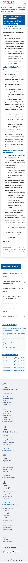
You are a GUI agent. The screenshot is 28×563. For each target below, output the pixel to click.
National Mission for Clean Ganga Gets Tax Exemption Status (12, 297)
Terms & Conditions (7, 541)
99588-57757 (7, 502)
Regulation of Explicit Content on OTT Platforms (13, 275)
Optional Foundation (7, 527)
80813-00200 (7, 419)
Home (2, 7)
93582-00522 (7, 475)
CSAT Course (5, 517)
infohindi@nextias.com (9, 450)
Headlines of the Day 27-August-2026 (13, 358)
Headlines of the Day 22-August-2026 (13, 370)
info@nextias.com (8, 421)
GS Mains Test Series (7, 525)
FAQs (3, 535)
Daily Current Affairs (10, 7)
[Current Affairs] (8, 2)
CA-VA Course (5, 515)
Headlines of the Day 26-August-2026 (13, 361)
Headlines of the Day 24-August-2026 (13, 367)
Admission (5, 533)
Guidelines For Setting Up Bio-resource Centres (19, 250)
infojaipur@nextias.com (9, 477)
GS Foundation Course (7, 508)
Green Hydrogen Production (10, 304)
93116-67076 (7, 448)
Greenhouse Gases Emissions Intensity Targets (13, 310)
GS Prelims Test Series (7, 520)
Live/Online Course (7, 510)
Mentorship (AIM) (6, 513)
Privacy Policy (5, 539)
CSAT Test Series (6, 523)
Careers (4, 537)
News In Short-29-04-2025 (10, 316)
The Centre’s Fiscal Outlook (11, 348)
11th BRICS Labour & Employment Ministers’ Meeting (8, 251)
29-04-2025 (21, 7)
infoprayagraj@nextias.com (10, 504)
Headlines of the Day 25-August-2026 (13, 364)
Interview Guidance (7, 529)
